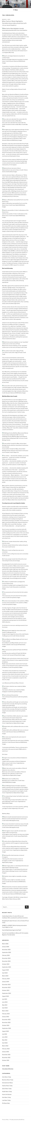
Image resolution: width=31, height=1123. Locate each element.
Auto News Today (6, 1077)
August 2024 (5, 970)
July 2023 (4, 999)
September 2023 (6, 993)
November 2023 (6, 987)
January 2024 (5, 981)
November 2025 (6, 949)
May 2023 (4, 1005)
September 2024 (6, 967)
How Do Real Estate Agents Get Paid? (11, 930)
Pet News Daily (6, 1103)
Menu (16, 9)
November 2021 (6, 1057)
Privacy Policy (5, 1119)
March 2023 (5, 1010)
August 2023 (5, 996)
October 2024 (5, 964)
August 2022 (5, 1031)
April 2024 (5, 973)
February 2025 (6, 955)
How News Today (6, 1097)
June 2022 (4, 1037)
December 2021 (6, 1054)
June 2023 (4, 1002)
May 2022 (4, 1040)
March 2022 (5, 1045)
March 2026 (5, 943)
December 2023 (6, 984)
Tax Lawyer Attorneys (7, 1068)
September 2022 (6, 1028)
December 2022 (6, 1019)
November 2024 (6, 961)
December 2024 (6, 958)
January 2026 (5, 946)
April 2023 (5, 1008)
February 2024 (6, 978)
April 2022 (4, 1043)
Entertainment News (7, 1082)
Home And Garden (7, 1094)
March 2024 (5, 975)
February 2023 (6, 1013)
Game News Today (7, 1088)
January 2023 (5, 1016)
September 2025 (6, 952)
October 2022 (5, 1025)
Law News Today (6, 1100)
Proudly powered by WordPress (17, 1119)
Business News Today (7, 1079)
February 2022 (6, 1048)
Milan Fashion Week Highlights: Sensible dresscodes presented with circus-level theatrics (14, 23)
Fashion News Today (7, 1085)
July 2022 (4, 1034)
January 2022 (5, 1051)
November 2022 (6, 1022)
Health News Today (7, 1091)
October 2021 (5, 1060)
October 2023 (5, 990)
